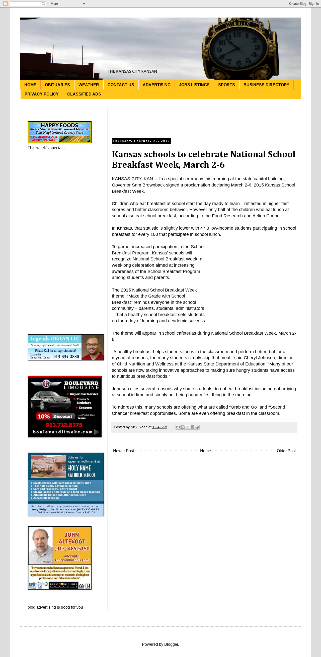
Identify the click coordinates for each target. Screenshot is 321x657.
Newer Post (123, 451)
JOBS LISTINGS (194, 85)
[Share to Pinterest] (197, 427)
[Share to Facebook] (192, 427)
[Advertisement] (204, 119)
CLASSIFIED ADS (84, 94)
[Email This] (178, 427)
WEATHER (88, 85)
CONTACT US (121, 85)
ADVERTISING (157, 85)
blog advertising (42, 607)
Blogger (171, 644)
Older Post (286, 451)
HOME (30, 85)
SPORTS (226, 85)
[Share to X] (187, 427)
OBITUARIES (57, 85)
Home (205, 451)
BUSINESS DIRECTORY (266, 85)
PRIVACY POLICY (42, 94)
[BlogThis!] (182, 427)
